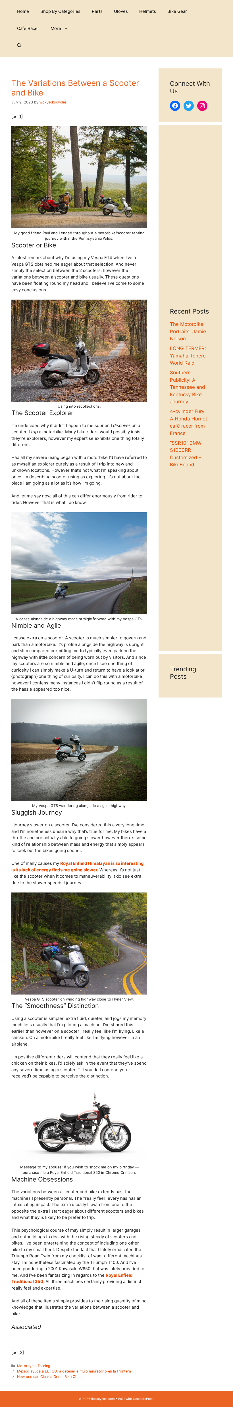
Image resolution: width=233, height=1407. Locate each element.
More (56, 28)
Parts (97, 11)
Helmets (147, 11)
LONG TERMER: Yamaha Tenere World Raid (188, 355)
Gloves (121, 11)
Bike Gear (177, 11)
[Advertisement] (190, 222)
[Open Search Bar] (19, 45)
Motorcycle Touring (33, 1366)
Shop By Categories (60, 11)
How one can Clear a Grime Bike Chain (49, 1377)
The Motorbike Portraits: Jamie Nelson (188, 331)
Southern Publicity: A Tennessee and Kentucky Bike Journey (187, 387)
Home (23, 11)
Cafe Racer (28, 28)
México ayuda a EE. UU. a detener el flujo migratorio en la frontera (74, 1371)
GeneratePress (143, 1399)
